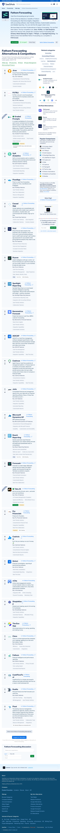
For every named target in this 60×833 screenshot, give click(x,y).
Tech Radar (34, 797)
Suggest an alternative (19, 737)
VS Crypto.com (46, 160)
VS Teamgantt (46, 167)
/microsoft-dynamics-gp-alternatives (13, 413)
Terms (18, 827)
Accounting (48, 53)
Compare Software (7, 799)
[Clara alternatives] (9, 637)
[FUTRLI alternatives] (9, 93)
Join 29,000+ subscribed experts (48, 231)
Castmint (47, 212)
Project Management (7, 823)
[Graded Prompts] (9, 117)
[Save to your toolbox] (5, 20)
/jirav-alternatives (8, 68)
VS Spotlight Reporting (48, 155)
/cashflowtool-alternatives (10, 673)
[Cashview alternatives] (9, 537)
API (31, 790)
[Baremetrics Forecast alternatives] (9, 312)
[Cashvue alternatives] (9, 361)
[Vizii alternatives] (9, 229)
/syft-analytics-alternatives (10, 151)
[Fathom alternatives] (9, 656)
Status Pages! (5, 804)
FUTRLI (40, 29)
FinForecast (14, 37)
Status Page (32, 42)
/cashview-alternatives (9, 535)
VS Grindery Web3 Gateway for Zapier (46, 147)
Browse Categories (7, 797)
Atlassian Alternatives (36, 804)
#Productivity (13, 62)
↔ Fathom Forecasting (27, 70)
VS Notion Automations (48, 171)
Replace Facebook (36, 799)
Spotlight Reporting (48, 33)
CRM (3, 821)
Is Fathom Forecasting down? (48, 200)
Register (52, 0)
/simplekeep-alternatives (10, 600)
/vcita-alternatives (8, 579)
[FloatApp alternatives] (9, 180)
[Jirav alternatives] (9, 71)
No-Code (6, 819)
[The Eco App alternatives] (9, 624)
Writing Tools (48, 821)
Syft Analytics (50, 29)
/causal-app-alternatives (10, 202)
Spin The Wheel (49, 827)
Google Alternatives (36, 802)
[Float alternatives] (9, 707)
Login (57, 0)
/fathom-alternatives (8, 653)
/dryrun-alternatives (8, 256)
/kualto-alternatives (8, 687)
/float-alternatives (8, 704)
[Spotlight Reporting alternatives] (9, 284)
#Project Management (30, 62)
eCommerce (37, 821)
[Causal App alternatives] (9, 204)
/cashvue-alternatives (9, 359)
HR (43, 821)
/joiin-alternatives (8, 387)
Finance (52, 63)
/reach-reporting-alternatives (11, 433)
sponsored (30, 767)
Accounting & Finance (48, 56)
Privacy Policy (11, 827)
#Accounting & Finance (8, 65)
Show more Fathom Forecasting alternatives (19, 731)
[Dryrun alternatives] (9, 258)
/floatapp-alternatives (9, 178)
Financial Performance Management (48, 68)
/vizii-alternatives (8, 226)
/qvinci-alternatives (8, 559)
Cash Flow (43, 61)
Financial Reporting (46, 71)
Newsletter (5, 811)
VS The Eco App (46, 169)
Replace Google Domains (37, 811)
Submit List (5, 809)
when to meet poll (13, 830)
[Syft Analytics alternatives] (9, 154)
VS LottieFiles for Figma (48, 157)
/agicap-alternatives (8, 334)
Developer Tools (14, 819)
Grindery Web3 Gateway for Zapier (22, 33)
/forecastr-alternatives (9, 461)
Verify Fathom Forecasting (47, 42)
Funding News (6, 806)
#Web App (5, 62)
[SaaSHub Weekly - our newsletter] (51, 4)
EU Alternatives (43, 188)
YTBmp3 (36, 33)
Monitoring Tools (19, 823)
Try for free (15, 505)
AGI (10, 336)
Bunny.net (32, 827)
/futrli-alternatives (8, 91)
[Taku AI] (9, 489)
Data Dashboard (51, 61)
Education (33, 823)
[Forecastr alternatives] (9, 464)
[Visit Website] (34, 70)
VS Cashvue (45, 164)
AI (2, 819)
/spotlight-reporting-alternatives (12, 281)
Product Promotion (7, 790)
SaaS (54, 71)
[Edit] (56, 42)
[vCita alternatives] (9, 581)
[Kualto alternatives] (9, 690)
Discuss (22, 790)
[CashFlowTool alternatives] (9, 675)
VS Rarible (45, 176)
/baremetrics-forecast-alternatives (12, 309)
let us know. (46, 191)
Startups (20, 0)
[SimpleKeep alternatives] (9, 602)
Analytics (42, 58)
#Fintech (20, 62)
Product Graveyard (36, 806)
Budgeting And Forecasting (51, 58)
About (27, 790)
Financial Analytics (48, 66)
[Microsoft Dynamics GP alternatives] (9, 415)
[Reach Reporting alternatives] (9, 435)
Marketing (23, 821)
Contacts (16, 790)
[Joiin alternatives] (9, 390)
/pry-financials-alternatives (10, 509)
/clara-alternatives (8, 634)
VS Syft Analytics (46, 153)
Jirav (35, 29)
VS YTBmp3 (45, 150)
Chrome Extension (7, 802)
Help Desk (8, 821)
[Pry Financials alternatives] (9, 512)
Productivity (16, 821)
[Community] (54, 4)
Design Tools (24, 819)
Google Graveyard (36, 809)
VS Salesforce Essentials (49, 174)
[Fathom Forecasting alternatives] (5, 14)
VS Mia (44, 162)
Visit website (15, 42)
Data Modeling (45, 63)
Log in (6, 753)
